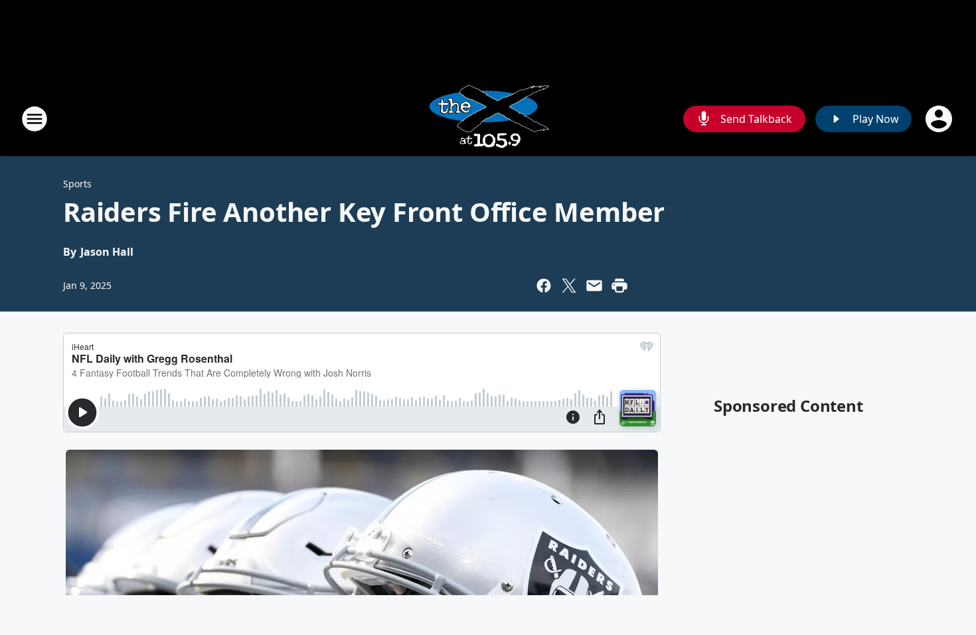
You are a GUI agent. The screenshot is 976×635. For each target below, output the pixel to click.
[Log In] (940, 119)
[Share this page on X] (569, 285)
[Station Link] (488, 118)
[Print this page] (619, 285)
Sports (77, 183)
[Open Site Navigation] (34, 119)
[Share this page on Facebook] (543, 285)
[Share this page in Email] (594, 285)
